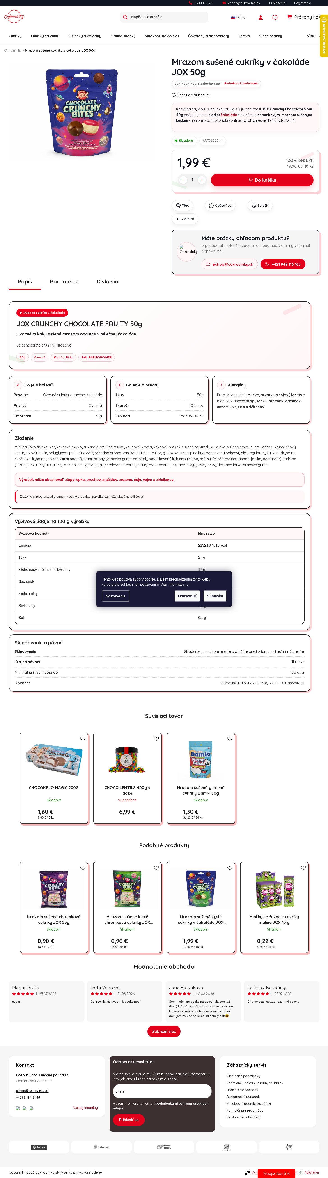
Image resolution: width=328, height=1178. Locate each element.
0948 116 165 (203, 3)
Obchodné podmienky (243, 1076)
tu (186, 584)
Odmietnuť (187, 596)
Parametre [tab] (64, 281)
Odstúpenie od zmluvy (243, 1117)
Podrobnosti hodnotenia (241, 83)
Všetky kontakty (85, 1108)
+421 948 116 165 (286, 264)
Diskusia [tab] (107, 281)
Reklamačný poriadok (243, 1097)
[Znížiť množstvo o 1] (183, 180)
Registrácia (302, 3)
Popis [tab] (25, 281)
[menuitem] (15, 36)
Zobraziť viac (164, 1031)
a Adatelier (307, 1172)
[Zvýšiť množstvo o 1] (202, 180)
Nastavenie (116, 596)
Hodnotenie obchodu (164, 966)
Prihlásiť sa (129, 1120)
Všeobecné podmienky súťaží (249, 1104)
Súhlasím (215, 596)
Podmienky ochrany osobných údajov (255, 1083)
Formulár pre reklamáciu (245, 1110)
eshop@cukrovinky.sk (244, 3)
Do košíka (265, 180)
